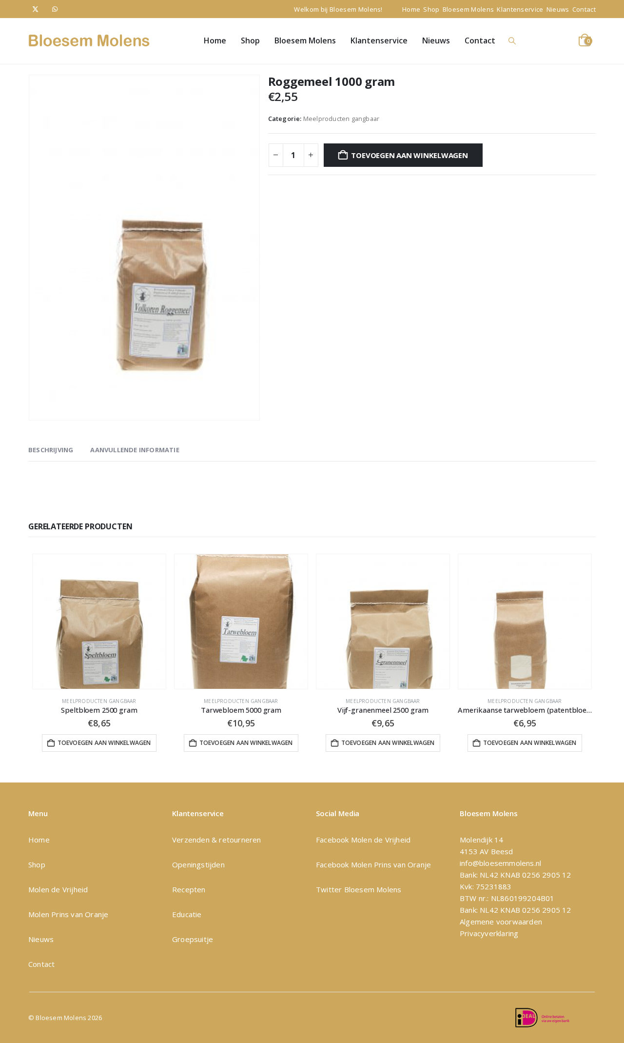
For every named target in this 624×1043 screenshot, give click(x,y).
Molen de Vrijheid (58, 889)
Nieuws (557, 9)
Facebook (333, 839)
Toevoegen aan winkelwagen (409, 155)
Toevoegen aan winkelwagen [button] (104, 743)
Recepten (189, 889)
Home (411, 9)
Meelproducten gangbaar (341, 118)
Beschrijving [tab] (50, 449)
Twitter (329, 889)
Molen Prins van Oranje (68, 914)
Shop (431, 9)
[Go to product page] (99, 621)
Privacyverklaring (489, 933)
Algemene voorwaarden (501, 921)
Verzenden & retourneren (216, 839)
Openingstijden (198, 864)
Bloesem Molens (468, 9)
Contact (584, 9)
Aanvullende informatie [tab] (134, 449)
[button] (512, 40)
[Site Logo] (89, 40)
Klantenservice (520, 9)
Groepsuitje (192, 939)
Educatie (187, 914)
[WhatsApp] (55, 9)
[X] (35, 9)
